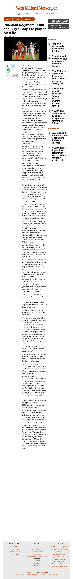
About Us (27, 14)
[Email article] (13, 77)
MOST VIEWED (52, 39)
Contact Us (50, 14)
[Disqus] (25, 472)
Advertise (38, 14)
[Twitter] (13, 66)
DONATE (65, 2)
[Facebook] (8, 66)
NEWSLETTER (55, 2)
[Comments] (8, 70)
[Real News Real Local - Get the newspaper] (58, 27)
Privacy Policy (40, 574)
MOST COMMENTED (54, 129)
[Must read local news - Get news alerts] (58, 21)
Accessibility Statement (51, 574)
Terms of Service (31, 574)
